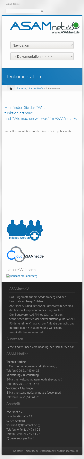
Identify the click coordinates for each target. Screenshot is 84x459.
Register (16, 3)
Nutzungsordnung (68, 451)
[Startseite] (45, 31)
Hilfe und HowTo (35, 88)
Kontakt (18, 451)
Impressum (31, 451)
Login (8, 3)
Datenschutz (47, 451)
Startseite (21, 88)
